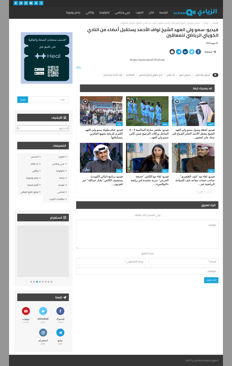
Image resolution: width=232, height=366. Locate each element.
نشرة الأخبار (130, 75)
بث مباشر (34, 164)
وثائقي (90, 12)
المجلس (34, 157)
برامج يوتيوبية (32, 178)
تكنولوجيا (104, 12)
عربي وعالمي (122, 12)
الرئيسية (163, 12)
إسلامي (61, 192)
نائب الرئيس (171, 75)
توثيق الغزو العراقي (29, 192)
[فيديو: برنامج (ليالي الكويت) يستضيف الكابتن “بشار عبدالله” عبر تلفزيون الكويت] (101, 158)
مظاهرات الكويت (57, 199)
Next (68, 252)
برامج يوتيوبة (73, 12)
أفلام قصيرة (32, 185)
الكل (151, 12)
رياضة (165, 124)
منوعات (61, 185)
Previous (18, 252)
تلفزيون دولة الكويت (202, 75)
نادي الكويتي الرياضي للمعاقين (150, 75)
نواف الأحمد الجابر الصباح (112, 75)
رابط (78, 67)
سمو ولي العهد (185, 75)
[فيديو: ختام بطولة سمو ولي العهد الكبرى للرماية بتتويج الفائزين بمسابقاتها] (101, 111)
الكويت (139, 12)
